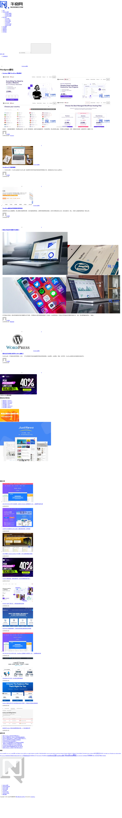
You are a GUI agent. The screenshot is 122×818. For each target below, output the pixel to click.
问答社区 (5, 30)
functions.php (43, 753)
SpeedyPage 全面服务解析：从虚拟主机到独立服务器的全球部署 (17, 628)
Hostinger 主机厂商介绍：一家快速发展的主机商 (13, 603)
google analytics (53, 753)
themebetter (3, 755)
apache (4, 753)
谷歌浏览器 (97, 755)
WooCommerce (39, 755)
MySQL (101, 753)
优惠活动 (5, 29)
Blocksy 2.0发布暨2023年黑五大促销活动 (12, 739)
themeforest (7, 755)
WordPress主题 (8, 14)
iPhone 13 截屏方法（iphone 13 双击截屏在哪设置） (14, 737)
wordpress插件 (61, 755)
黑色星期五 (104, 755)
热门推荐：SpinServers (7, 405)
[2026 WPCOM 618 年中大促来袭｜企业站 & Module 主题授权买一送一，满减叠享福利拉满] (18, 501)
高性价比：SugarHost (7, 403)
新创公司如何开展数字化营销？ (11, 230)
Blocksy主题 (7, 19)
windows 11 (33, 755)
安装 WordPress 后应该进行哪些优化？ (11, 735)
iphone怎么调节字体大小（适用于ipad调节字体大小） (14, 738)
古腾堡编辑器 (85, 755)
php (114, 753)
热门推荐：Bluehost (7, 407)
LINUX (98, 753)
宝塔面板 (89, 755)
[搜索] (41, 48)
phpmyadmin (118, 753)
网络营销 (12, 321)
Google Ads (48, 753)
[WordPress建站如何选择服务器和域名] (18, 205)
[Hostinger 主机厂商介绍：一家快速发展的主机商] (18, 601)
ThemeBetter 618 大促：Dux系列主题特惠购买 (13, 678)
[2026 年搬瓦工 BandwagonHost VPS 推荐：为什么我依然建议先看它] (18, 551)
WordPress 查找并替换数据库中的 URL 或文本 (13, 746)
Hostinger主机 (6, 791)
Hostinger (12, 135)
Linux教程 (5, 26)
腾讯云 (93, 755)
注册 (3, 54)
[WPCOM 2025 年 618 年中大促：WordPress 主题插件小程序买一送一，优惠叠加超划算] (18, 651)
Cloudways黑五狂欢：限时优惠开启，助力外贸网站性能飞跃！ (16, 578)
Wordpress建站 (36, 164)
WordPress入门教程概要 (9, 167)
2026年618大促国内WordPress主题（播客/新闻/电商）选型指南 (16, 528)
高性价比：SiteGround (7, 401)
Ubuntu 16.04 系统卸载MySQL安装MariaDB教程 (13, 742)
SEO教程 (5, 27)
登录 (1, 54)
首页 (4, 10)
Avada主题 (7, 22)
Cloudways (33, 753)
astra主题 (13, 753)
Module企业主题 (6, 786)
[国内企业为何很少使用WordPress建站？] (18, 350)
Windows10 (26, 755)
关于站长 (5, 31)
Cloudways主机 (6, 793)
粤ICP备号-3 (20, 796)
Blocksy (19, 753)
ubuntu (12, 755)
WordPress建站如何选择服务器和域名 (13, 208)
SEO (1, 755)
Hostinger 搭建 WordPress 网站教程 (12, 73)
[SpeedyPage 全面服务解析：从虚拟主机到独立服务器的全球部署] (18, 626)
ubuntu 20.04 (16, 755)
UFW (20, 755)
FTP (38, 753)
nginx (109, 753)
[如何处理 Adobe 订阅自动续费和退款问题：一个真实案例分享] (18, 725)
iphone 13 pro (76, 753)
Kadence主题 (8, 21)
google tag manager (60, 753)
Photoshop (112, 753)
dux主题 (36, 753)
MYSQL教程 (106, 753)
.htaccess (1, 753)
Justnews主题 (5, 785)
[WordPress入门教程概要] (18, 164)
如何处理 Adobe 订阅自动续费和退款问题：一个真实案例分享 (16, 728)
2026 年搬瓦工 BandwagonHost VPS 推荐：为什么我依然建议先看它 (18, 553)
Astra (7, 753)
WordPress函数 (8, 16)
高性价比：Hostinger (7, 400)
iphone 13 (70, 753)
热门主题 (5, 17)
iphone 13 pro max (83, 753)
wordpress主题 (52, 755)
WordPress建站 (8, 13)
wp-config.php (80, 755)
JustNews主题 (8, 25)
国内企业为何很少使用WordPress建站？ (13, 353)
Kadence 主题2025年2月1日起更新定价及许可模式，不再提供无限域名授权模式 (20, 703)
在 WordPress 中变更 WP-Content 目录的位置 (12, 745)
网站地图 (5, 794)
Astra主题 (7, 18)
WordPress (44, 755)
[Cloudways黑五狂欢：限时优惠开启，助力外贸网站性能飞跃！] (18, 576)
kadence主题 (92, 753)
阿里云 (100, 755)
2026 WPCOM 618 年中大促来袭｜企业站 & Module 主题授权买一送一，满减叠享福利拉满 (23, 503)
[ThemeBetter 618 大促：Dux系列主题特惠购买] (18, 676)
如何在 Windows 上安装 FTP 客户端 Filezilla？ (13, 747)
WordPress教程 (6, 12)
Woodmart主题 (8, 23)
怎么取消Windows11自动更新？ (9, 741)
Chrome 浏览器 (28, 753)
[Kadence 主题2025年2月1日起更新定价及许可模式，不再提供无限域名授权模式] (18, 701)
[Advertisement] (38, 470)
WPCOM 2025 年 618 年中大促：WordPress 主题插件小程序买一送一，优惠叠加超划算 (22, 653)
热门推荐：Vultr (6, 404)
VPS (22, 755)
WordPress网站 (71, 755)
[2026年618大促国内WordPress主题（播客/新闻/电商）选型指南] (18, 526)
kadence (88, 753)
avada (16, 753)
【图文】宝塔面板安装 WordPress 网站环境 (12, 743)
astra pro (10, 753)
